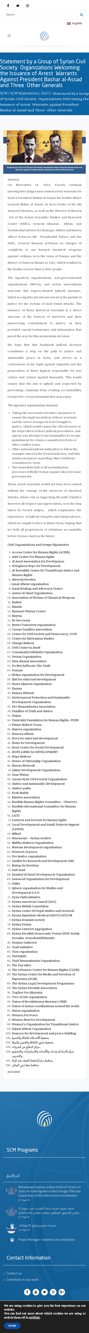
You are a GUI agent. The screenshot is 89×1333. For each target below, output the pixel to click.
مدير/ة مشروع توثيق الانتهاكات (37, 1225)
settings (34, 1317)
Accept (12, 1326)
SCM (3, 94)
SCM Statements (24, 94)
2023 (45, 94)
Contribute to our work (22, 1280)
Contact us (14, 1273)
